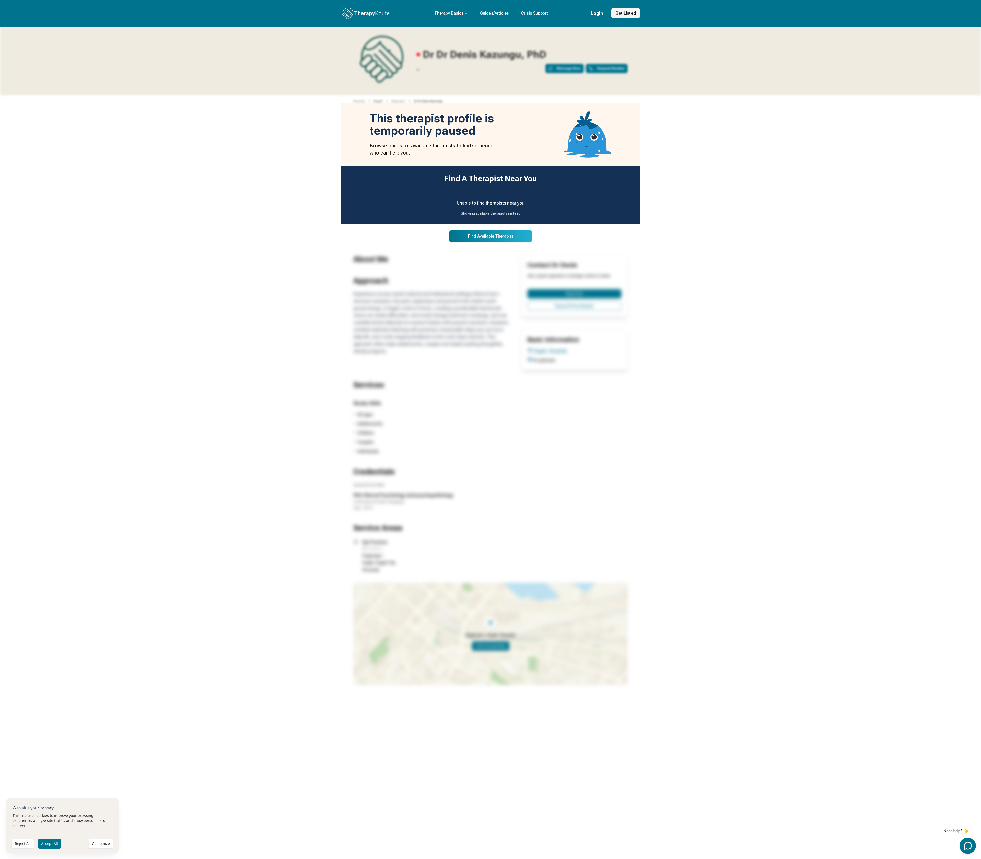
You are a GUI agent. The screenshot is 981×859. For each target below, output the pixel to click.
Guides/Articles (494, 13)
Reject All (23, 843)
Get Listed (625, 13)
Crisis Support (534, 13)
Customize (101, 843)
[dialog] (62, 825)
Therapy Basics (449, 13)
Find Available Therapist (490, 236)
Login (597, 13)
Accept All (49, 843)
